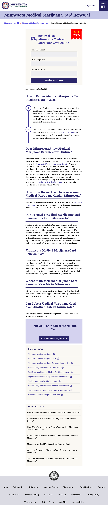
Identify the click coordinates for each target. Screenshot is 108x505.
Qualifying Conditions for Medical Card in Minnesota (48, 372)
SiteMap (63, 502)
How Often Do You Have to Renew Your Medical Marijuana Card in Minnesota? (52, 428)
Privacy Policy (93, 495)
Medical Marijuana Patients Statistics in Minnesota (48, 386)
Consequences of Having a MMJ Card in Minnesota (48, 390)
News (5, 487)
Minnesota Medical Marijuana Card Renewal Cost (48, 444)
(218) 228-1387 (91, 6)
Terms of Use (30, 502)
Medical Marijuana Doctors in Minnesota (44, 368)
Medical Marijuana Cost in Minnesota (42, 381)
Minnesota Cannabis (11, 23)
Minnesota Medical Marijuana (39, 354)
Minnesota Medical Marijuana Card (35, 23)
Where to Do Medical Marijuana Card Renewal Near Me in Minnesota (52, 451)
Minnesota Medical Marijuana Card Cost (44, 395)
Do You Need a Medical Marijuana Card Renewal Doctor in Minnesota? (52, 437)
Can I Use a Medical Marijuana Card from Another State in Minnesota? (52, 460)
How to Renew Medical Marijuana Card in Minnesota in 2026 (53, 413)
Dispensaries (68, 487)
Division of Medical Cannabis (50, 182)
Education (33, 487)
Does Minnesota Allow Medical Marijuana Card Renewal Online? (51, 420)
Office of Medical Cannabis (66, 132)
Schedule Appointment (54, 80)
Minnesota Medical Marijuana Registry (52, 164)
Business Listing (31, 495)
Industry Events (51, 487)
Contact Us (76, 495)
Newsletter (14, 495)
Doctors (101, 487)
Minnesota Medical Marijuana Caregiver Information (49, 363)
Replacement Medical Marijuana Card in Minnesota (48, 377)
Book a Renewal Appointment (54, 338)
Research (48, 495)
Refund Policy (48, 502)
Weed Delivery (86, 487)
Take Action (18, 487)
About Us (62, 495)
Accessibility (78, 502)
